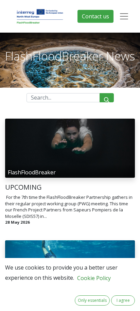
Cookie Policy (94, 278)
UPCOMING (23, 187)
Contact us (95, 16)
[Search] (107, 97)
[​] (70, 125)
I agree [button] (123, 300)
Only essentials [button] (92, 300)
